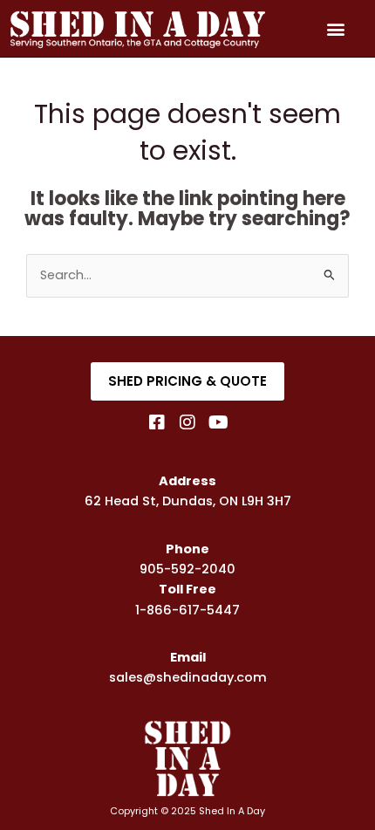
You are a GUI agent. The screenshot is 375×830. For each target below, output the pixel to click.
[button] (335, 28)
